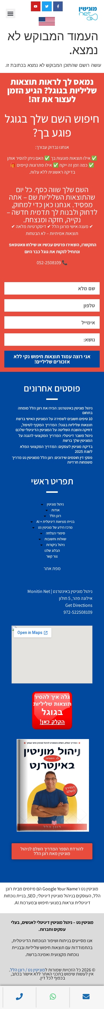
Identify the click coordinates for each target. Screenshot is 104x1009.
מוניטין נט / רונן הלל (27, 970)
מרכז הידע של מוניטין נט (55, 527)
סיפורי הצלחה (55, 533)
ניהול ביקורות (55, 544)
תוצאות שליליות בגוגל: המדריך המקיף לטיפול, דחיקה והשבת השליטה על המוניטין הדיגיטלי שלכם (54, 427)
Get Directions (78, 605)
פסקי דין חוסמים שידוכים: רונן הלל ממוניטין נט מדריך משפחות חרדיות (52, 460)
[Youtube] (36, 6)
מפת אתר (52, 568)
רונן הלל (55, 515)
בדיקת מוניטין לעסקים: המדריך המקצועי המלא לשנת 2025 (56, 449)
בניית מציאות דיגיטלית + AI (55, 521)
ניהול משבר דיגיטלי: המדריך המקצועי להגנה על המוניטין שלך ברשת (55, 438)
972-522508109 (78, 612)
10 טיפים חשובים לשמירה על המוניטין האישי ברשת (54, 418)
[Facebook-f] (58, 6)
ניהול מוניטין (55, 504)
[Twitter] (47, 6)
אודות (55, 510)
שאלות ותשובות (55, 538)
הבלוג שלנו (52, 550)
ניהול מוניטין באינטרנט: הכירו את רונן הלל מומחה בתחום (55, 410)
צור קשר (52, 556)
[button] (10, 13)
